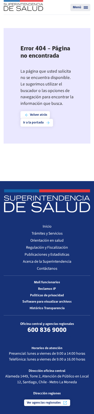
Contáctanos (47, 268)
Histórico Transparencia (47, 308)
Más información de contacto (47, 337)
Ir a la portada (33, 123)
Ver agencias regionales (44, 403)
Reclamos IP (47, 289)
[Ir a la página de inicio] (23, 5)
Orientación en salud (47, 240)
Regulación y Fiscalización (47, 247)
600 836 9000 (47, 330)
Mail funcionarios (47, 282)
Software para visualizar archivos (47, 302)
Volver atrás (38, 115)
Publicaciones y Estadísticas (47, 254)
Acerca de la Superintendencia (47, 261)
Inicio (47, 226)
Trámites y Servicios (47, 233)
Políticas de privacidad (47, 295)
